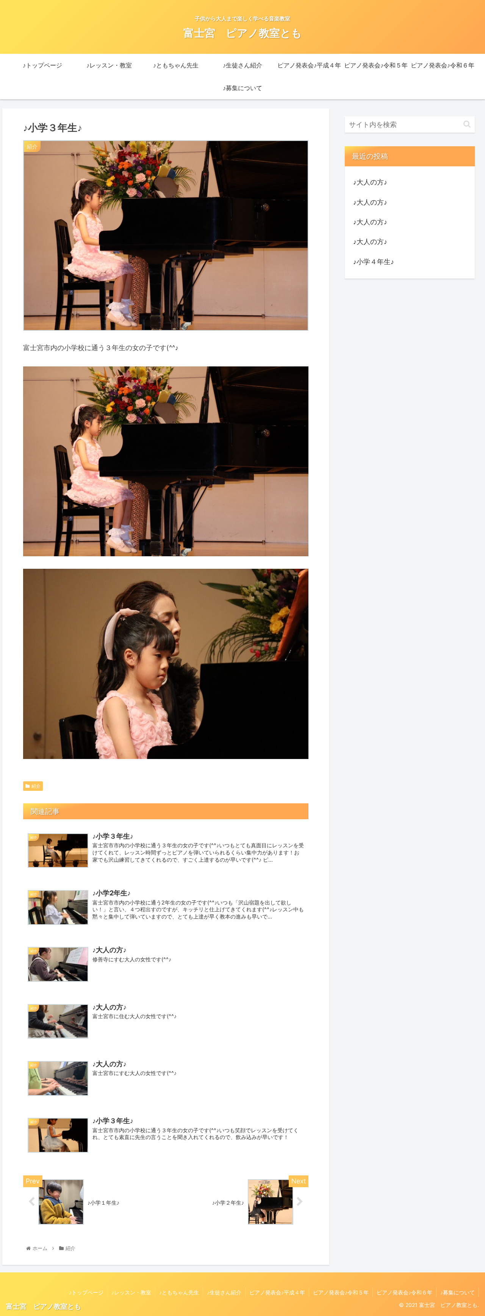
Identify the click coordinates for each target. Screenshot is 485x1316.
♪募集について (457, 1292)
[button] (467, 124)
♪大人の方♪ (370, 182)
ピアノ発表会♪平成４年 (277, 1292)
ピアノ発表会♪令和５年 (341, 1292)
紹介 (36, 786)
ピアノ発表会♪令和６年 (404, 1292)
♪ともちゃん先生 (179, 1292)
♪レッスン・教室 (131, 1292)
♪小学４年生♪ (373, 262)
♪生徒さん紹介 (224, 1292)
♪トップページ (86, 1292)
